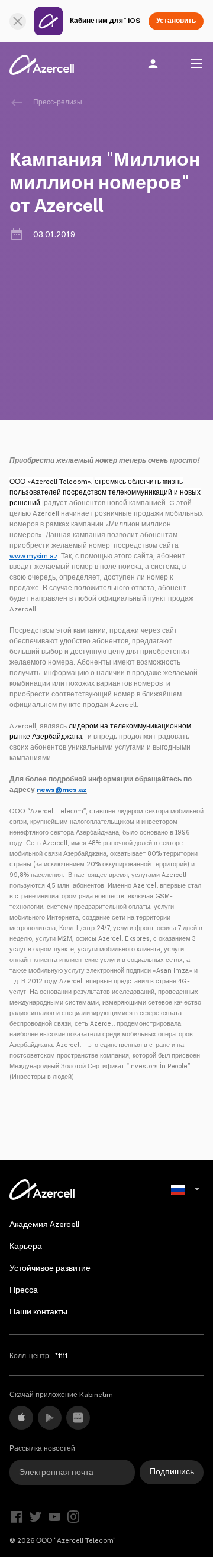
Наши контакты (38, 1312)
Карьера (25, 1246)
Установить (176, 21)
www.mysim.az (33, 556)
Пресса (23, 1290)
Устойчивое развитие (50, 1268)
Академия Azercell (44, 1224)
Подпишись (172, 1472)
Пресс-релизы (57, 102)
